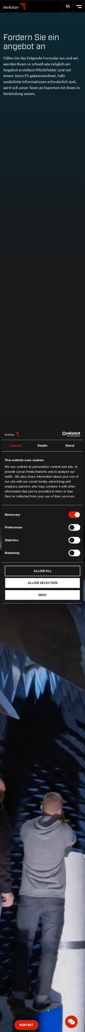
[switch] (74, 527)
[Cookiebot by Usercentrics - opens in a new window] (62, 434)
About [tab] (69, 445)
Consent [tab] (15, 445)
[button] (71, 1022)
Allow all (43, 571)
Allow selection (43, 583)
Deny (42, 595)
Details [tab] (43, 445)
